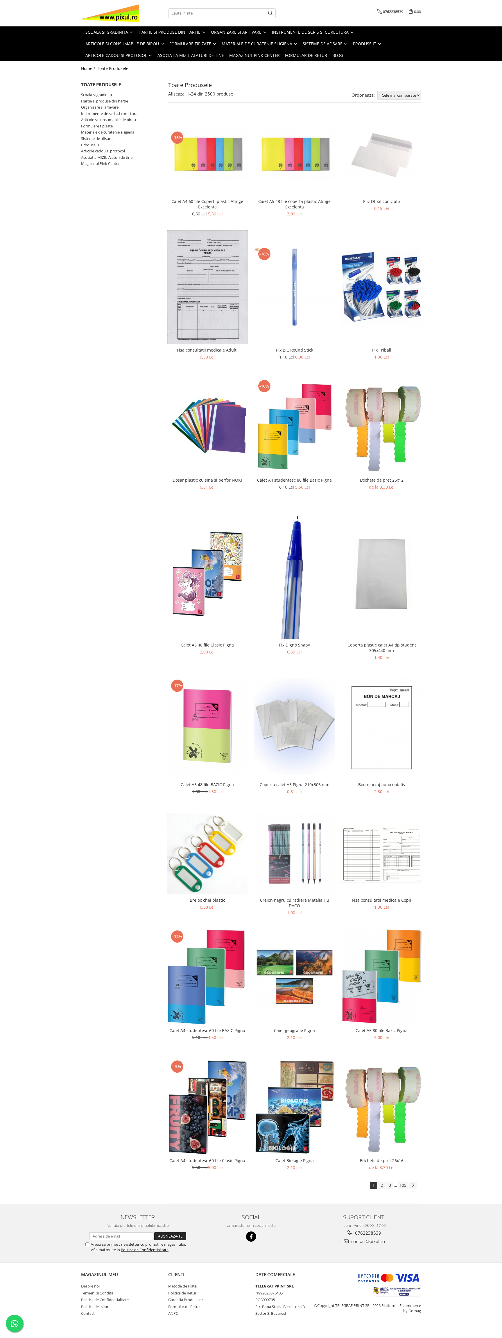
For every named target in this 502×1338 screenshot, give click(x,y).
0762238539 (367, 1233)
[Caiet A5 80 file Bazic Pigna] (381, 977)
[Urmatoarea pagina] (413, 1185)
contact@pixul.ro (367, 1241)
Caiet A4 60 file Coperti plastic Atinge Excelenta (207, 204)
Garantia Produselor (185, 1299)
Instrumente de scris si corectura (109, 113)
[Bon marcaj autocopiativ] (381, 726)
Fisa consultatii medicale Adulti (207, 350)
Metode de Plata (182, 1286)
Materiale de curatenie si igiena (107, 132)
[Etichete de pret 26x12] (381, 426)
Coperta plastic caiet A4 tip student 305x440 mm (381, 647)
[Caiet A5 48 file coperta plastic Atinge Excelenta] (294, 155)
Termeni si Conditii (97, 1293)
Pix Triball (381, 350)
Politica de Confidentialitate (144, 1249)
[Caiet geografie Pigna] (294, 976)
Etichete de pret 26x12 (382, 480)
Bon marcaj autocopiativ (381, 784)
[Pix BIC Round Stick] (294, 287)
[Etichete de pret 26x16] (381, 1107)
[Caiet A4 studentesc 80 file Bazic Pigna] (294, 426)
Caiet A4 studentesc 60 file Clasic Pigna (207, 1160)
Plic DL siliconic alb (381, 201)
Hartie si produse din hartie (104, 101)
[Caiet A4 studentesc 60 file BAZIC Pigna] (207, 977)
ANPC (173, 1313)
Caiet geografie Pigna (294, 1030)
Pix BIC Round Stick (294, 350)
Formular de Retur (306, 55)
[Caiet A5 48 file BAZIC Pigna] (207, 726)
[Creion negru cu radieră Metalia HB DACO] (294, 853)
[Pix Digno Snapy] (294, 574)
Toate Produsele (112, 68)
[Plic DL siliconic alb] (381, 155)
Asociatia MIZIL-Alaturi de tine (106, 157)
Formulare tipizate (97, 126)
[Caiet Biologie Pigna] (294, 1107)
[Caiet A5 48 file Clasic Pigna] (207, 574)
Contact (88, 1313)
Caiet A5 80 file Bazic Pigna (382, 1030)
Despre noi (90, 1286)
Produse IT (90, 144)
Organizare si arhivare (100, 107)
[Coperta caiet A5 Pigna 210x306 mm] (294, 726)
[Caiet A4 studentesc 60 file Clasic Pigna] (207, 1107)
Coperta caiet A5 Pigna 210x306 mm (294, 784)
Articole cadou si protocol (103, 151)
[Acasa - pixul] (110, 13)
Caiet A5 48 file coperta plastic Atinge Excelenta (294, 204)
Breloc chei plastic (207, 900)
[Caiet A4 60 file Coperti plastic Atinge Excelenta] (207, 155)
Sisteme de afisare (96, 138)
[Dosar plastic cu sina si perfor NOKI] (207, 426)
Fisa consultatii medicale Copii (381, 900)
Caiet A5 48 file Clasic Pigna (207, 645)
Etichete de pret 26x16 (382, 1160)
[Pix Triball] (381, 287)
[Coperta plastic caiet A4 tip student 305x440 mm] (381, 574)
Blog (337, 55)
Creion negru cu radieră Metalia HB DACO (294, 902)
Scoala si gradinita (96, 94)
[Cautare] (270, 13)
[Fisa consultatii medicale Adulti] (207, 287)
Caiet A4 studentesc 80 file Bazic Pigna (294, 480)
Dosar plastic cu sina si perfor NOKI (207, 480)
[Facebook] (251, 1236)
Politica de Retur (182, 1293)
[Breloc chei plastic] (207, 853)
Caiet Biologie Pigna (294, 1160)
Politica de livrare (95, 1306)
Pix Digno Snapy (294, 645)
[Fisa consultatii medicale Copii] (381, 854)
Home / (88, 68)
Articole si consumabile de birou (108, 119)
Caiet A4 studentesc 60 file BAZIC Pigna (207, 1030)
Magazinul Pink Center (100, 163)
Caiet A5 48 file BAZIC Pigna (207, 784)
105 (402, 1185)
